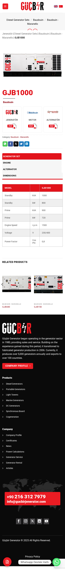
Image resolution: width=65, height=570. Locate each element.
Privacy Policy (32, 556)
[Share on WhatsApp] (5, 144)
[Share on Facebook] (10, 144)
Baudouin (38, 19)
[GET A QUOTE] (7, 561)
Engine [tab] (7, 163)
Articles (9, 468)
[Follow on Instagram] (25, 521)
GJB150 (38, 307)
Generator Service (14, 457)
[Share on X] (15, 144)
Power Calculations (15, 451)
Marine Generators (15, 400)
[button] (5, 6)
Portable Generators (15, 389)
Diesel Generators (14, 384)
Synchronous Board (15, 411)
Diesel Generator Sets (17, 19)
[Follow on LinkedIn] (39, 521)
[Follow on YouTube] (46, 521)
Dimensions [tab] (9, 175)
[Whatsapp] (56, 562)
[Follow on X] (32, 521)
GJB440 (6, 307)
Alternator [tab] (10, 169)
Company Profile (14, 435)
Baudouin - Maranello (20, 137)
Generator (15, 540)
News (8, 446)
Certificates (11, 440)
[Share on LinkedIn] (26, 144)
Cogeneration (12, 417)
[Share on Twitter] (21, 144)
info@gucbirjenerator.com (26, 501)
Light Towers (12, 394)
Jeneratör (7, 33)
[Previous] (2, 290)
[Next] (62, 290)
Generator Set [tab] (11, 156)
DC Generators (13, 406)
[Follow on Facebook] (18, 521)
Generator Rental (14, 463)
